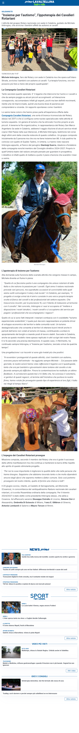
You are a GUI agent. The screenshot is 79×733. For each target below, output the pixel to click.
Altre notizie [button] (71, 589)
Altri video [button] (72, 671)
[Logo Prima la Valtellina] (39, 2)
